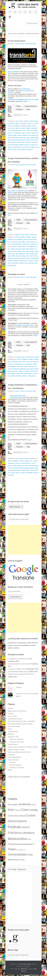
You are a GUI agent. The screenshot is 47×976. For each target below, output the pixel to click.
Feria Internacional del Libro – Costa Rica (21, 721)
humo (16, 371)
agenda (29, 126)
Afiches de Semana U (17, 739)
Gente (10, 729)
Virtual (21, 860)
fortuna (10, 253)
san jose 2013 (34, 470)
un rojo (26, 263)
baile (17, 128)
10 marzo (29, 123)
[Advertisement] (26, 540)
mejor (9, 142)
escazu (19, 135)
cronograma (17, 133)
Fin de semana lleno (16, 41)
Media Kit (11, 734)
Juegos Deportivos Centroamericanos (18, 396)
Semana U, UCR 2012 (17, 767)
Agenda (18, 687)
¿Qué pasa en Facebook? (19, 777)
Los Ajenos (26, 371)
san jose (26, 144)
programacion (35, 258)
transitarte (19, 376)
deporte (10, 192)
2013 (36, 123)
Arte (17, 458)
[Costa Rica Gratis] (23, 5)
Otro (29, 839)
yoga (18, 149)
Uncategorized (21, 849)
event (29, 135)
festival (32, 251)
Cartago (27, 128)
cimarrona (29, 361)
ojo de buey (20, 142)
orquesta (12, 373)
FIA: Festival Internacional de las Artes (20, 724)
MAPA (10, 770)
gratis (31, 137)
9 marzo (10, 126)
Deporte (26, 121)
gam (28, 137)
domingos (13, 366)
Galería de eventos (14, 726)
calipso (23, 242)
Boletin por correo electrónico (20, 587)
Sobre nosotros (13, 744)
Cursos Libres (12, 716)
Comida (18, 357)
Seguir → (26, 101)
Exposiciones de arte (15, 719)
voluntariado (29, 472)
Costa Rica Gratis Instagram (10, 17)
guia (9, 140)
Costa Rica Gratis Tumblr (36, 12)
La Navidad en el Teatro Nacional (19, 659)
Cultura (21, 815)
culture (28, 133)
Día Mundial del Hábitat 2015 (17, 671)
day (32, 133)
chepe (24, 244)
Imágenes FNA (13, 731)
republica (15, 260)
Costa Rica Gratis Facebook (10, 12)
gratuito (36, 137)
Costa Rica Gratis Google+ (20, 12)
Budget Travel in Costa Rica (17, 711)
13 (33, 123)
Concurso (13, 815)
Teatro (32, 234)
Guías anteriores (13, 760)
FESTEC (10, 92)
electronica (20, 366)
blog (23, 128)
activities (23, 126)
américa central (27, 239)
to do (23, 147)
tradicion (33, 147)
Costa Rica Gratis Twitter (15, 12)
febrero (36, 465)
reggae (10, 260)
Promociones (15, 844)
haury (17, 256)
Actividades (13, 804)
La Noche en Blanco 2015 (16, 669)
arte (14, 128)
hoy (21, 140)
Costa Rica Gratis (30, 43)
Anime (33, 805)
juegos (29, 140)
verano (23, 472)
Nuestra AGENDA (13, 72)
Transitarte (11, 755)
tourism (28, 147)
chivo (28, 244)
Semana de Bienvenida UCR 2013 (19, 752)
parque (28, 258)
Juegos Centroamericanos (19, 190)
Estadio (19, 251)
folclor (21, 137)
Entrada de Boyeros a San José (18, 664)
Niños (17, 123)
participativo (16, 470)
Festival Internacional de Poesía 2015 (20, 674)
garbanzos (22, 253)
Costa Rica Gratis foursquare (31, 12)
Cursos (31, 815)
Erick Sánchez (30, 249)
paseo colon (19, 373)
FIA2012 (25, 827)
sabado (21, 144)
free (25, 137)
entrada (14, 135)
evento (34, 135)
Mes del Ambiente (15, 765)
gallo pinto (23, 369)
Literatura (28, 832)
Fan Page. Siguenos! (17, 869)
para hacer (28, 142)
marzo (36, 140)
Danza (21, 121)
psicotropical (14, 144)
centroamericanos (16, 130)
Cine (17, 121)
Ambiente (24, 804)
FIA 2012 (12, 762)
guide (12, 140)
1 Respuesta (31, 376)
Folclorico (14, 833)
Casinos (17, 810)
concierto (33, 244)
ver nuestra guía (24, 89)
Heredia (17, 140)
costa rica (29, 130)
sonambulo (15, 147)
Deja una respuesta (27, 149)
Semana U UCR (13, 737)
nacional (14, 142)
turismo (14, 149)
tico (20, 147)
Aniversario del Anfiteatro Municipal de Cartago (23, 99)
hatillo (13, 256)
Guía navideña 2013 (14, 757)
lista (32, 140)
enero (25, 366)
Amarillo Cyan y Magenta (15, 239)
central (28, 242)
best (20, 128)
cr (12, 133)
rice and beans (23, 260)
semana (32, 144)
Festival (31, 121)
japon (24, 140)
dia (35, 133)
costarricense (21, 246)
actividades (16, 126)
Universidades (17, 854)
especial (24, 135)
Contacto (11, 713)
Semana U (28, 844)
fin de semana (15, 137)
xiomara (31, 263)
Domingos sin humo (16, 274)
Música (13, 123)
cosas (24, 130)
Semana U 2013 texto (17, 742)
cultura (24, 133)
